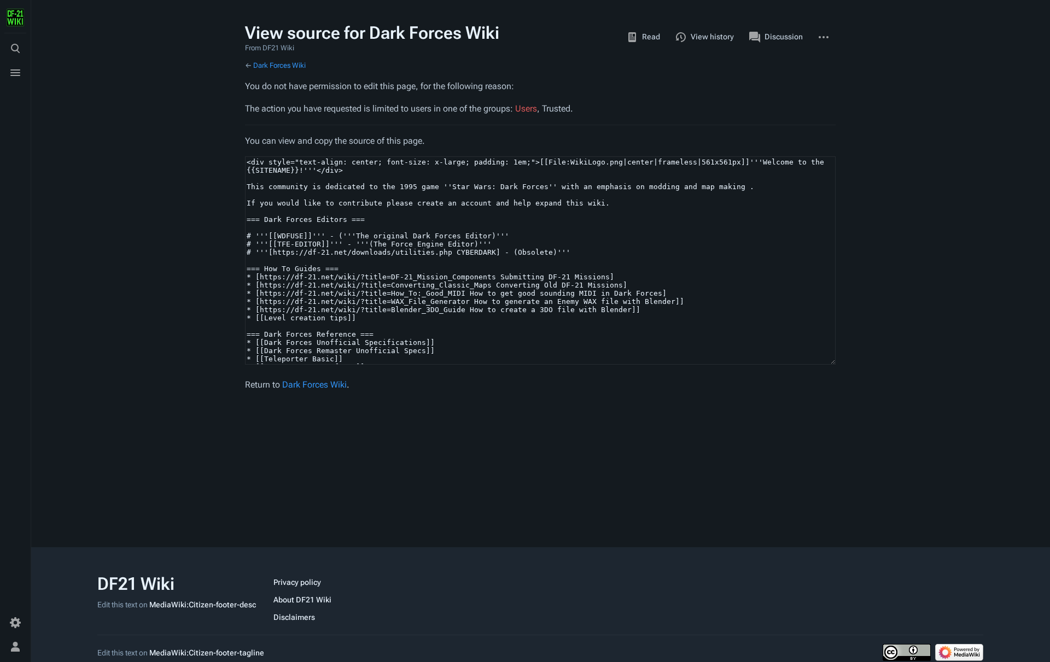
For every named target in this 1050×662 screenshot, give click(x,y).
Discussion (784, 36)
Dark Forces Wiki (279, 65)
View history (712, 36)
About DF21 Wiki (302, 599)
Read (651, 36)
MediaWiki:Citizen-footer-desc (202, 604)
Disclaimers (294, 617)
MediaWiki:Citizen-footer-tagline (206, 652)
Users (526, 108)
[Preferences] (15, 623)
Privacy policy (297, 582)
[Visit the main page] (15, 17)
